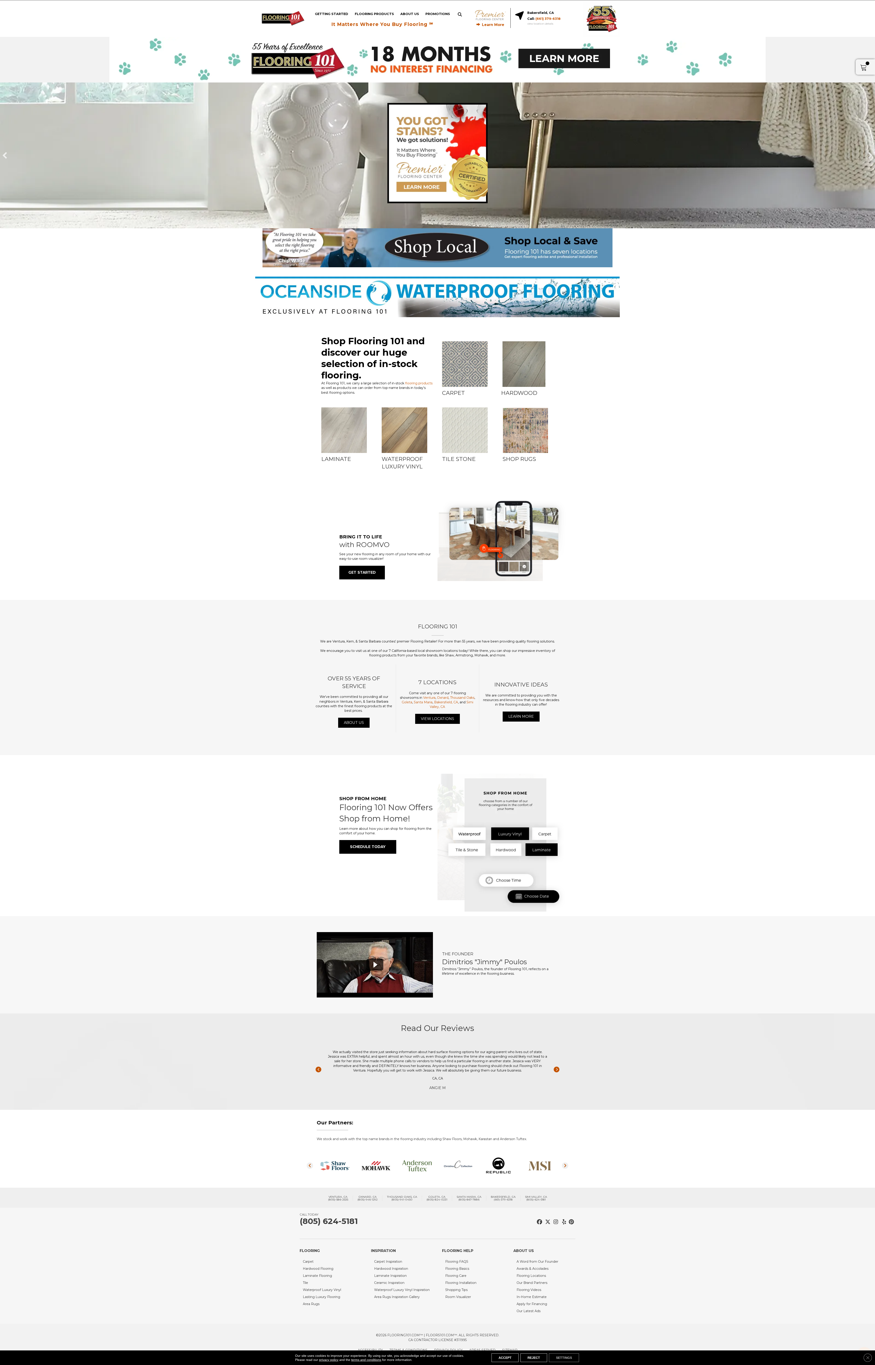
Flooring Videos (529, 1290)
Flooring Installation (460, 1283)
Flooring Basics (457, 1269)
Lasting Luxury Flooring (321, 1297)
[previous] (4, 155)
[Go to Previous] (318, 1069)
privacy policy (328, 1360)
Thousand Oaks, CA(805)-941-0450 (402, 1198)
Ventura (429, 698)
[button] (362, 572)
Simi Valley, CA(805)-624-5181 (536, 1198)
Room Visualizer (458, 1297)
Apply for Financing (532, 1304)
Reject (534, 1358)
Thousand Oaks (462, 698)
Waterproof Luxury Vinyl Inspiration (402, 1290)
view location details (540, 23)
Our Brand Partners (532, 1283)
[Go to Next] (556, 1069)
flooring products (418, 383)
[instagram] (554, 1222)
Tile (305, 1283)
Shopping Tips (456, 1290)
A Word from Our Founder (537, 1262)
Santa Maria (423, 702)
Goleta (407, 702)
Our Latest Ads (528, 1311)
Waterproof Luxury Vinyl (322, 1290)
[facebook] (538, 1222)
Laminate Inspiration (390, 1276)
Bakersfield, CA (446, 702)
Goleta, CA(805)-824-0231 (437, 1198)
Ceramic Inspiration (389, 1283)
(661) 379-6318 (548, 19)
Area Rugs (311, 1304)
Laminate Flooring (317, 1276)
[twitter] (546, 1222)
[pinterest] (570, 1222)
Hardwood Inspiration (391, 1269)
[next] (870, 155)
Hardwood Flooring (318, 1269)
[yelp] (562, 1222)
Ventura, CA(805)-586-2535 (338, 1198)
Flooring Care (455, 1276)
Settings (564, 1358)
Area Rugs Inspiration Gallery (397, 1297)
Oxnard (442, 698)
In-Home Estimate (532, 1297)
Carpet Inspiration (388, 1262)
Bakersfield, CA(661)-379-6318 (503, 1198)
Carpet (308, 1262)
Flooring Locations (531, 1276)
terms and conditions (366, 1360)
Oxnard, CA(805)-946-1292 (368, 1198)
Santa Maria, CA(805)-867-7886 (469, 1198)
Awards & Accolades (532, 1269)
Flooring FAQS (456, 1262)
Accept (505, 1358)
